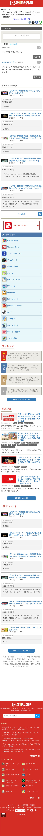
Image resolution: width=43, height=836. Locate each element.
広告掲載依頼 (37, 807)
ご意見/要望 (24, 805)
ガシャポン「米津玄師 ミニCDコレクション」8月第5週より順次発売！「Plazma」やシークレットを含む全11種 (23, 368)
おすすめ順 (13, 44)
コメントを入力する (21, 35)
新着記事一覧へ (36, 756)
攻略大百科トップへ (19, 225)
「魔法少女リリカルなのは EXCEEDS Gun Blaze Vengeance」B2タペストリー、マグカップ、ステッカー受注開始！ (21, 740)
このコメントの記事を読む (22, 19)
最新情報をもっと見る (21, 498)
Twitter (28, 810)
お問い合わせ (10, 810)
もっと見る (21, 214)
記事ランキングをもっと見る (22, 399)
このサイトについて (13, 805)
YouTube (31, 810)
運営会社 (29, 807)
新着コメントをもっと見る (21, 650)
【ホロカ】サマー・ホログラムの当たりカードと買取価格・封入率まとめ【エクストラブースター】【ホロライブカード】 (23, 355)
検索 (37, 716)
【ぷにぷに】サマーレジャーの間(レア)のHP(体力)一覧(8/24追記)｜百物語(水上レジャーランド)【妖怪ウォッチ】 (23, 380)
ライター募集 (21, 810)
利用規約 (32, 805)
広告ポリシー (20, 807)
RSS (36, 810)
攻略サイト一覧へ (35, 798)
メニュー (3, 816)
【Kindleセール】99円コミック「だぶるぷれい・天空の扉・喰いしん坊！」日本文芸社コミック (23, 391)
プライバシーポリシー (8, 807)
